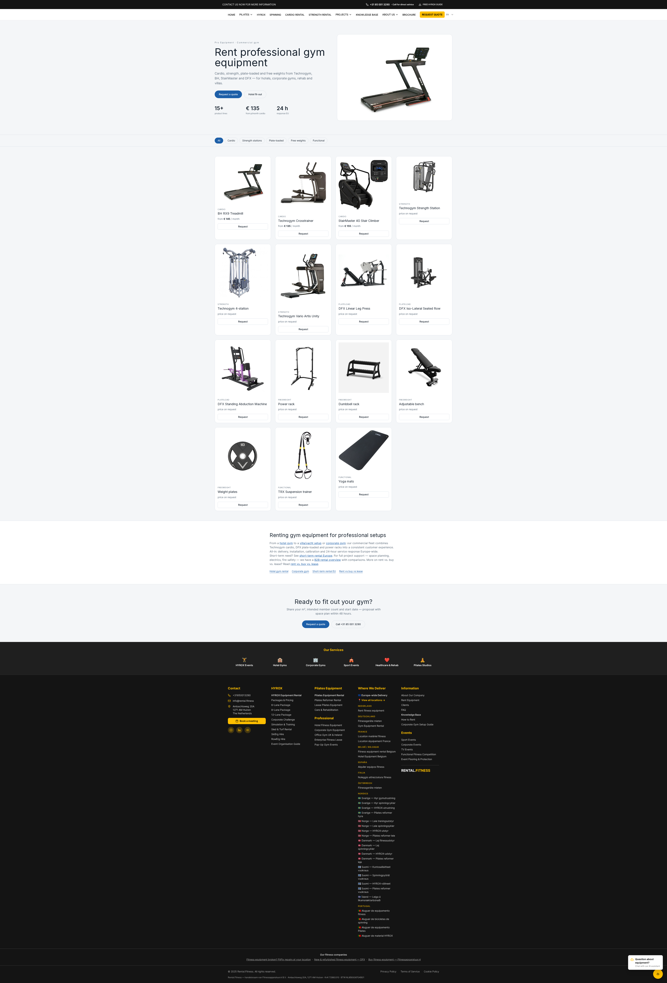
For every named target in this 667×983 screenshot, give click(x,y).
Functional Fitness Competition (418, 754)
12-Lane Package (281, 714)
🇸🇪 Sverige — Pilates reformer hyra (375, 814)
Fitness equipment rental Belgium (377, 751)
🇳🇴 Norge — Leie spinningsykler (376, 825)
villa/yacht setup (311, 543)
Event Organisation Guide (285, 743)
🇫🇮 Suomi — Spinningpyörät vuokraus (374, 877)
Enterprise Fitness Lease (328, 739)
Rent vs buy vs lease (351, 571)
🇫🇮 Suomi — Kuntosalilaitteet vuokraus (374, 868)
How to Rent (408, 719)
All (219, 140)
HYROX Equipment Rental (286, 695)
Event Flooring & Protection (416, 759)
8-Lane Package (280, 709)
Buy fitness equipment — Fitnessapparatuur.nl (394, 959)
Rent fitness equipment (371, 710)
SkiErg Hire (277, 734)
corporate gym (336, 543)
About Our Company (413, 695)
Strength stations (252, 140)
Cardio (231, 140)
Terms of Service (410, 971)
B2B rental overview (327, 560)
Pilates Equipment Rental (329, 695)
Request (243, 226)
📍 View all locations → (371, 700)
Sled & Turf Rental (281, 729)
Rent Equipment (410, 700)
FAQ (403, 709)
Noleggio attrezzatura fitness (374, 777)
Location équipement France (374, 741)
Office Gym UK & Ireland (328, 734)
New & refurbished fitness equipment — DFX (339, 959)
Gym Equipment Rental (371, 725)
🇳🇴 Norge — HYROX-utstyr (373, 830)
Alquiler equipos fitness (371, 766)
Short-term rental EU (324, 571)
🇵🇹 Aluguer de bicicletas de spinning (373, 921)
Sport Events (408, 739)
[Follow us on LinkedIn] (239, 730)
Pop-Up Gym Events (326, 744)
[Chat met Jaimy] (658, 974)
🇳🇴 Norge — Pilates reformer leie (376, 835)
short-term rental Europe (315, 555)
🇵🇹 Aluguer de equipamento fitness (374, 912)
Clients (405, 704)
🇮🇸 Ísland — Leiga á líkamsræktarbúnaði (369, 898)
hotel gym (286, 543)
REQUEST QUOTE (432, 14)
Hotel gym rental (279, 571)
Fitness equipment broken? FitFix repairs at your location (278, 959)
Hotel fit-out (255, 94)
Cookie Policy (431, 971)
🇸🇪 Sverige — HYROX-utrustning (376, 807)
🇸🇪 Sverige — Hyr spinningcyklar (376, 802)
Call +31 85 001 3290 (348, 624)
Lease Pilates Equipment (328, 704)
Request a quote (228, 94)
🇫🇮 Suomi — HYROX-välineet (374, 883)
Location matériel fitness (372, 736)
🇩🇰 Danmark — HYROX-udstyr (375, 853)
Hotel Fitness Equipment (328, 725)
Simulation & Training (283, 724)
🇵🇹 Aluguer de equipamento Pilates (374, 929)
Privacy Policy (388, 971)
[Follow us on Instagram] (231, 730)
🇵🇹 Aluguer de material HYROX (375, 935)
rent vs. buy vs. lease (304, 564)
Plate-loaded (276, 140)
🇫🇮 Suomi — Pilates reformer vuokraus (374, 890)
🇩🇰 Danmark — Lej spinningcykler (368, 847)
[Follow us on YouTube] (248, 730)
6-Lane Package (280, 704)
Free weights (298, 140)
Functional (318, 140)
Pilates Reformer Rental (328, 700)
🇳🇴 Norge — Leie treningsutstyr (376, 821)
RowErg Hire (278, 739)
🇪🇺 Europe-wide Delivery (372, 695)
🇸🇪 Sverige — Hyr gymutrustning (376, 798)
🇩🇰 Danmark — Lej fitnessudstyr (376, 840)
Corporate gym (300, 571)
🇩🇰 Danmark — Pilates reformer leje (376, 860)
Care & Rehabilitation (326, 709)
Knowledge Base (411, 714)
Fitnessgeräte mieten (370, 720)
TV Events (407, 749)
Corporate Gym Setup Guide (417, 724)
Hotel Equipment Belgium (372, 756)
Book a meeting (249, 720)
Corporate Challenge (283, 719)
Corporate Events (411, 744)
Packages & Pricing (282, 700)
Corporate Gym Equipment (330, 729)
